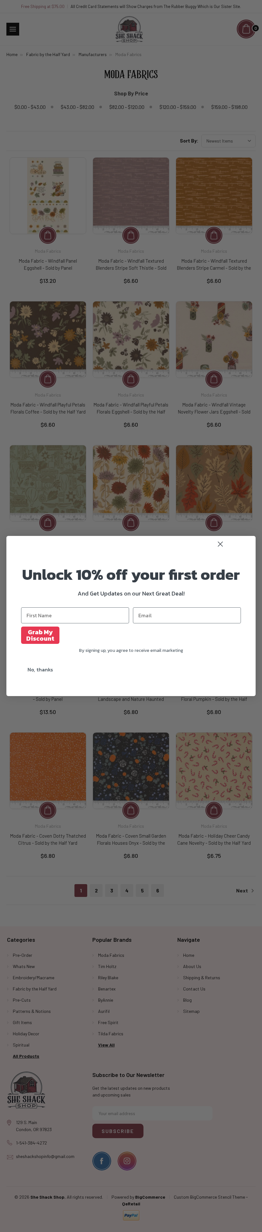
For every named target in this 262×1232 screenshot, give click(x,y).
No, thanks (40, 669)
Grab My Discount (40, 635)
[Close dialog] (234, 544)
